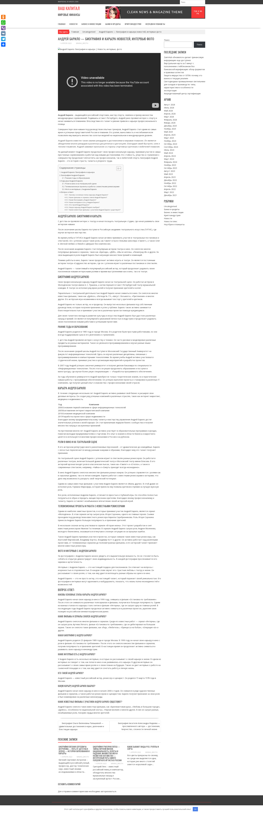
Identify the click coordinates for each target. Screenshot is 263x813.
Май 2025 (168, 131)
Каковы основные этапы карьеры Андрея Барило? (88, 195)
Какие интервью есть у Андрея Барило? (84, 202)
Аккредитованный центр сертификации (182, 93)
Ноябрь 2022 (170, 183)
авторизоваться (108, 791)
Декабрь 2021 (170, 195)
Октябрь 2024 (170, 144)
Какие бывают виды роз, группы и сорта (143, 747)
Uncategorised (170, 206)
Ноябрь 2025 (170, 128)
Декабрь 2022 (170, 180)
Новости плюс (170, 221)
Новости (73, 24)
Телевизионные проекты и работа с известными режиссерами (92, 186)
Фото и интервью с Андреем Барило (81, 189)
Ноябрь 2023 (170, 165)
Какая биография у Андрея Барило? (82, 200)
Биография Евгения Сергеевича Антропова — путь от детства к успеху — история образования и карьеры (74, 750)
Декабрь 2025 (170, 125)
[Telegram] (3, 39)
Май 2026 (168, 110)
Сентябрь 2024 (171, 147)
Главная (61, 24)
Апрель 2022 (170, 189)
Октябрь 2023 (170, 168)
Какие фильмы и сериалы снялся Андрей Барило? (88, 197)
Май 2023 (168, 174)
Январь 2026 (169, 122)
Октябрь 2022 (170, 186)
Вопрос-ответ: (67, 192)
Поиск (167, 40)
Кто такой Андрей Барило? (79, 205)
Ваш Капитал (69, 8)
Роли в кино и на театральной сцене (81, 183)
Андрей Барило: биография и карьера (78, 172)
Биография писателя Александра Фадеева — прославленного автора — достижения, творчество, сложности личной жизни (139, 726)
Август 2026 (169, 104)
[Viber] (3, 28)
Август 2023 (169, 171)
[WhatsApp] (3, 22)
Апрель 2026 (170, 113)
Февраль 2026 (170, 119)
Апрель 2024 (170, 156)
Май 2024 (168, 153)
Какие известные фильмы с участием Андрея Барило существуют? (94, 210)
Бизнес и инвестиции (91, 24)
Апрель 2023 (170, 177)
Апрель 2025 (170, 135)
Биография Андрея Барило (73, 175)
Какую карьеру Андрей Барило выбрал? (84, 207)
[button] (117, 168)
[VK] (3, 33)
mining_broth (82, 43)
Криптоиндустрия (133, 24)
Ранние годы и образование (77, 178)
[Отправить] (3, 44)
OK (195, 809)
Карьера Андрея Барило (72, 181)
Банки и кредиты (113, 24)
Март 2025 (169, 138)
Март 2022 (169, 192)
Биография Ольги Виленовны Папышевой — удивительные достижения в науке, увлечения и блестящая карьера (81, 726)
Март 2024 (169, 159)
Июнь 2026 (169, 107)
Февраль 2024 (170, 162)
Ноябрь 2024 (170, 141)
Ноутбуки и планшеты (155, 24)
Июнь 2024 (169, 150)
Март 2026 (169, 116)
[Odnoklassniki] (3, 17)
